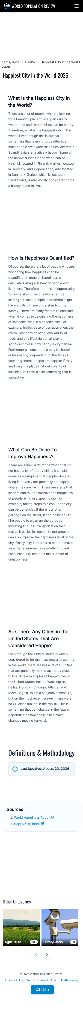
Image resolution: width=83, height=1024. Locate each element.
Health (30, 62)
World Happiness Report (32, 817)
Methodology (69, 980)
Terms (31, 980)
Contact (43, 980)
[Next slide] (47, 954)
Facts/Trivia (10, 62)
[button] (76, 6)
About (54, 980)
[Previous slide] (36, 954)
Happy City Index (27, 824)
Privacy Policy (14, 980)
